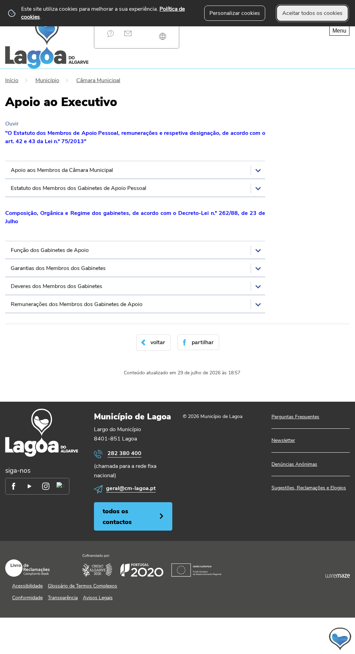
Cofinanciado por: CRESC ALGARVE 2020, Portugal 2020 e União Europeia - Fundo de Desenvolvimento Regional (152, 565)
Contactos (128, 33)
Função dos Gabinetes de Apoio (50, 250)
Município (47, 80)
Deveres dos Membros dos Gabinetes (56, 286)
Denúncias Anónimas (294, 464)
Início (11, 80)
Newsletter (283, 440)
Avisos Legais (98, 597)
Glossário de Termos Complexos (82, 586)
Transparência (63, 597)
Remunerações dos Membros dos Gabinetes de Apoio (76, 304)
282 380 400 (124, 453)
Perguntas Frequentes (111, 33)
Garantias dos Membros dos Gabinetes (58, 268)
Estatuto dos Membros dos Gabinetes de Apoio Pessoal (78, 188)
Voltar (157, 342)
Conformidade (27, 597)
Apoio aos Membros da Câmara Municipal (62, 170)
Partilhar (203, 342)
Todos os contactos (117, 516)
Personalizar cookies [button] (234, 13)
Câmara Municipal (98, 80)
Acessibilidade (27, 586)
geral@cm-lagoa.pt (131, 488)
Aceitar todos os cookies (312, 13)
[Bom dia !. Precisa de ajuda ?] (276, 639)
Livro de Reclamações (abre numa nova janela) (27, 568)
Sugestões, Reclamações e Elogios (308, 488)
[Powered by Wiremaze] (338, 576)
